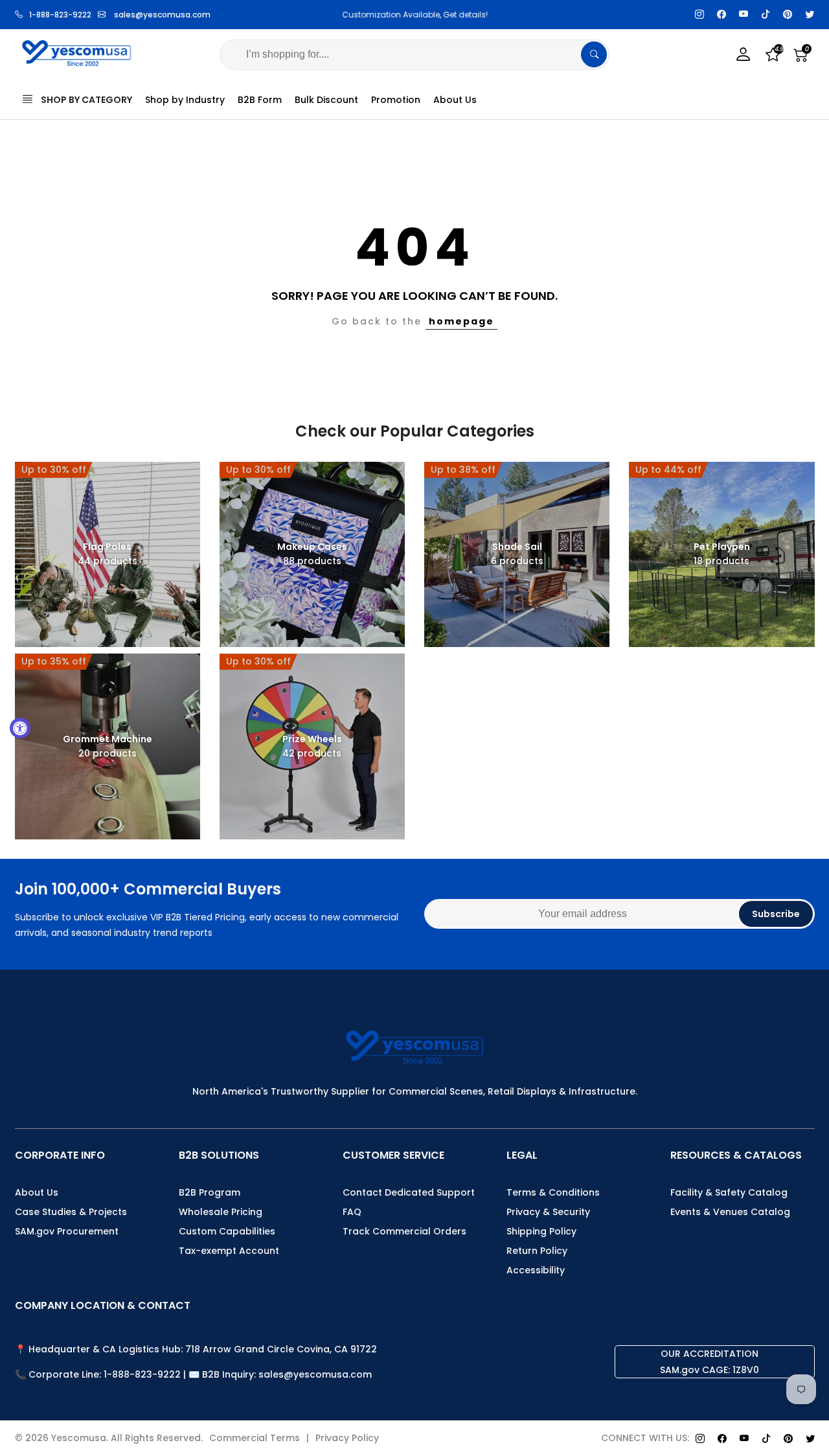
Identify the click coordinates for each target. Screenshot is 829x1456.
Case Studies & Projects (71, 1211)
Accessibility (535, 1270)
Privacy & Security (548, 1211)
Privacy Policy (347, 1437)
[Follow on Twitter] (809, 14)
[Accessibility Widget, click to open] (20, 728)
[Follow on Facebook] (721, 14)
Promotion (395, 99)
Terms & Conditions (553, 1192)
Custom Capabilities (227, 1231)
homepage (461, 321)
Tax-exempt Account (229, 1250)
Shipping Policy (541, 1231)
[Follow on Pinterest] (787, 14)
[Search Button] (594, 54)
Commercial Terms (254, 1437)
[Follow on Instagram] (699, 14)
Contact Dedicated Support (409, 1192)
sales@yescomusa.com (162, 14)
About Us (455, 99)
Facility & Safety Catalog (729, 1192)
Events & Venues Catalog (730, 1211)
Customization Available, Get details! (414, 14)
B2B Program (209, 1192)
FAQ (352, 1211)
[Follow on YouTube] (743, 14)
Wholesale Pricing (220, 1211)
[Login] (743, 55)
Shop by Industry (185, 99)
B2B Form (260, 99)
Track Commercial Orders (404, 1231)
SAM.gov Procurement (67, 1231)
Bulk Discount (326, 99)
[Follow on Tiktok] (765, 14)
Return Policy (536, 1250)
